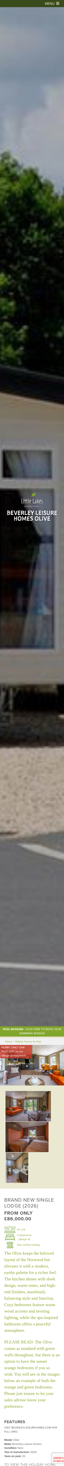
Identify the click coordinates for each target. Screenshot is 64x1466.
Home (8, 1041)
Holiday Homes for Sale (28, 1041)
